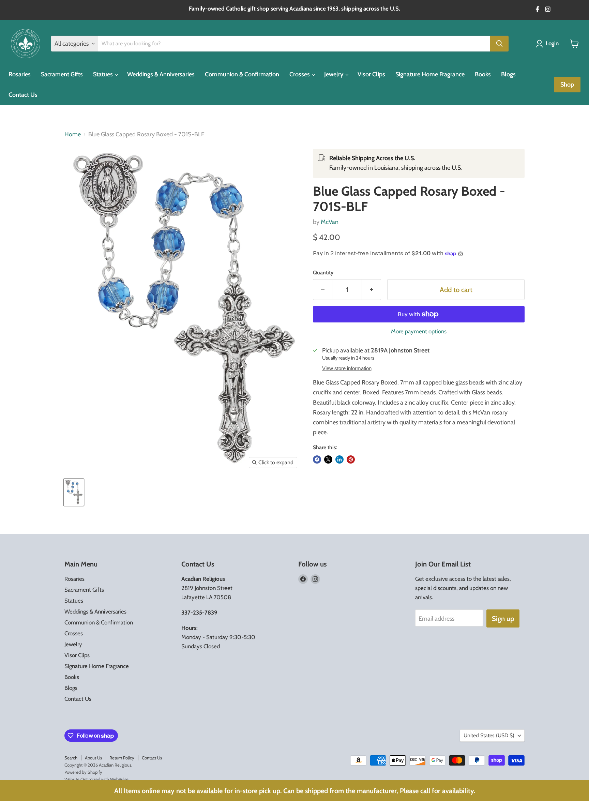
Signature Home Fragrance (430, 74)
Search (70, 757)
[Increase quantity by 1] (371, 289)
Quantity (323, 273)
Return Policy (121, 757)
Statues (103, 74)
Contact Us (23, 95)
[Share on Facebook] (317, 459)
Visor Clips (371, 74)
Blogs (508, 74)
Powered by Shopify (83, 772)
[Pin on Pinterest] (351, 459)
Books (483, 74)
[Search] (499, 43)
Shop (567, 84)
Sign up (503, 618)
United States (489, 735)
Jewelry (334, 74)
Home (72, 134)
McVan (329, 222)
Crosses (300, 74)
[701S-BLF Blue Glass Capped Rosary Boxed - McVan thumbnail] (74, 492)
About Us (93, 757)
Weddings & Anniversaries (161, 74)
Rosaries (20, 74)
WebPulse (119, 779)
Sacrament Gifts (62, 74)
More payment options (419, 331)
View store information (347, 368)
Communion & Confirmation (242, 74)
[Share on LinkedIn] (339, 459)
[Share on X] (328, 459)
